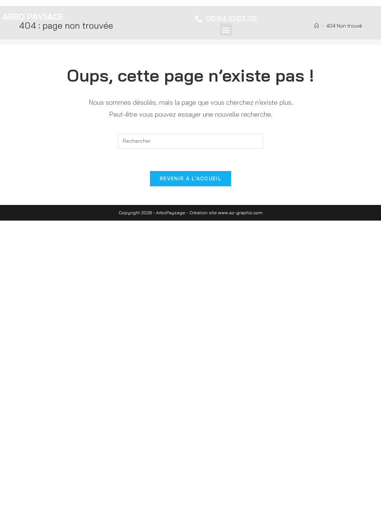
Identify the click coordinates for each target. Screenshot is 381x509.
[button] (226, 29)
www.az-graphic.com (240, 212)
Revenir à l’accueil (190, 178)
